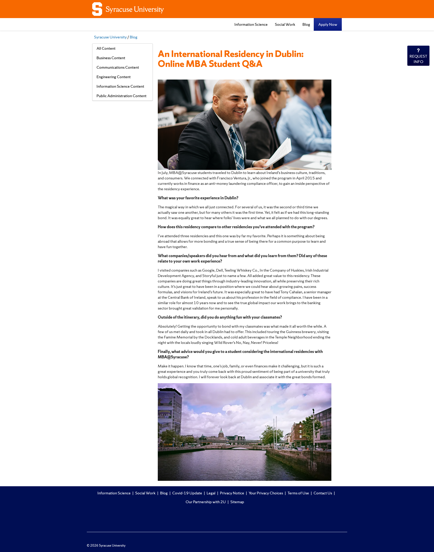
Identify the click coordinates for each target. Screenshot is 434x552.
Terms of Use (298, 493)
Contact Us (323, 493)
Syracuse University (110, 37)
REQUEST (418, 59)
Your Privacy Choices (266, 493)
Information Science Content (120, 86)
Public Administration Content (121, 95)
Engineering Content (114, 76)
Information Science (251, 24)
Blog (306, 24)
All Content (106, 48)
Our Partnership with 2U (206, 501)
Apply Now (327, 24)
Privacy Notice (232, 493)
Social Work (285, 24)
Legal (211, 493)
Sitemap (237, 501)
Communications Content (118, 67)
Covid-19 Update (187, 493)
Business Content (111, 57)
